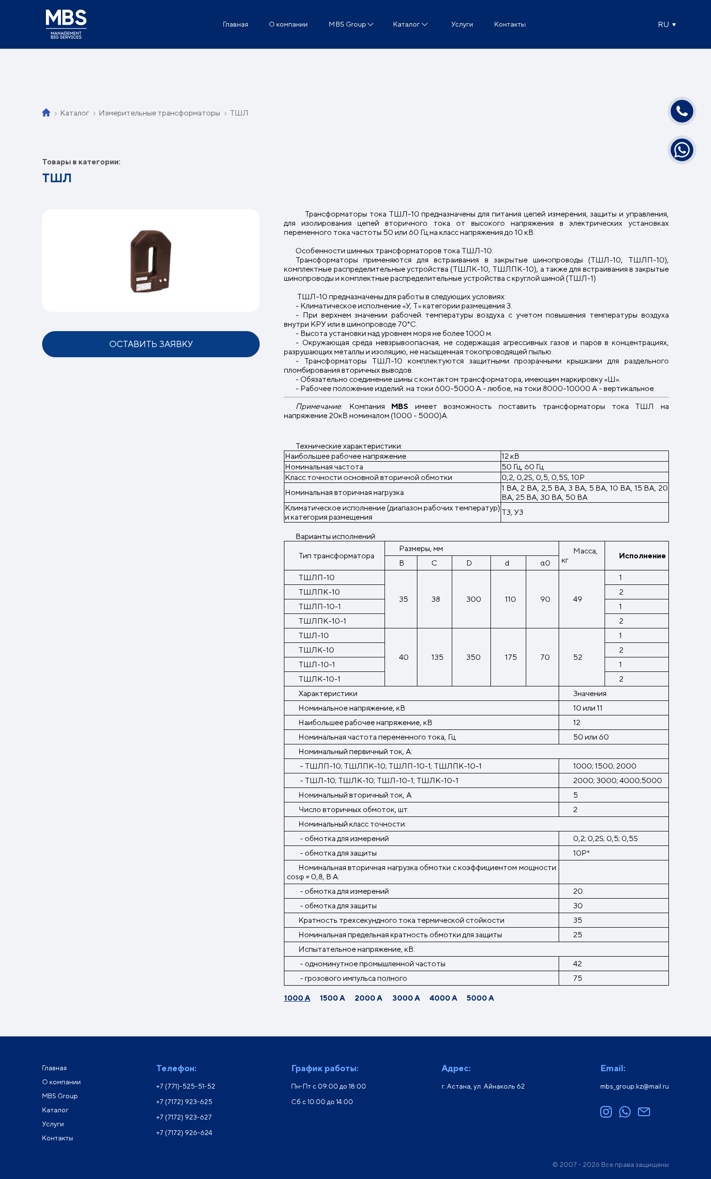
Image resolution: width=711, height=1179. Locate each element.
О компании (288, 24)
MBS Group (347, 24)
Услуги (462, 24)
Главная (235, 24)
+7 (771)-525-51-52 (185, 1086)
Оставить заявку (151, 344)
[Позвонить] (681, 111)
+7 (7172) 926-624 (184, 1132)
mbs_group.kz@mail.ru (634, 1086)
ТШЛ (239, 112)
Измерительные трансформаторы (159, 112)
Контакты (510, 24)
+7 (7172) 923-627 (184, 1117)
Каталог (406, 24)
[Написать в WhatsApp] (681, 149)
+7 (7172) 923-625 (184, 1102)
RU (663, 24)
